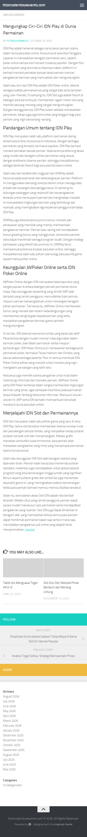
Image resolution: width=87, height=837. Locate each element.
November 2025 (13, 740)
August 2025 (11, 755)
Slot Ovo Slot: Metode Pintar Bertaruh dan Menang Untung (61, 587)
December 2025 (13, 735)
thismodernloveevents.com (24, 5)
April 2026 (9, 716)
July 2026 (9, 701)
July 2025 (9, 759)
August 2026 (11, 696)
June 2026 (9, 706)
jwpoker (30, 529)
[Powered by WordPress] (30, 824)
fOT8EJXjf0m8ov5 (18, 40)
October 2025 (11, 745)
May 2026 (9, 711)
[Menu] (82, 5)
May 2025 (9, 769)
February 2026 (12, 725)
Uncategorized (13, 15)
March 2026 (10, 721)
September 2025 (13, 750)
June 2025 (9, 764)
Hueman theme (63, 824)
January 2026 (11, 730)
